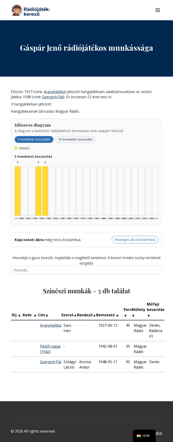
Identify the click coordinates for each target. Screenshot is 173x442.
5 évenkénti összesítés (34, 139)
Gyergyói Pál (52, 96)
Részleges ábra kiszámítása (135, 239)
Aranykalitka (54, 91)
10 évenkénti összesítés (75, 139)
